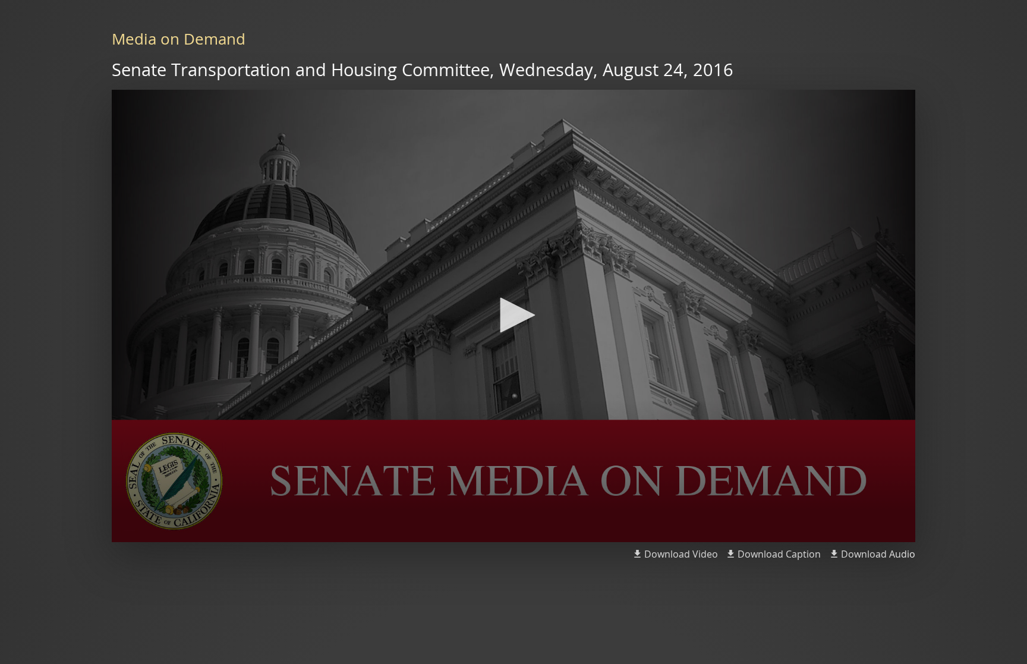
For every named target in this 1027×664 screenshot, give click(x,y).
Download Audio (878, 554)
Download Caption (779, 554)
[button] (513, 315)
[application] (513, 316)
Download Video (681, 554)
